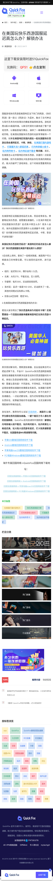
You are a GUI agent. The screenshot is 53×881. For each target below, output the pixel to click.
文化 (43, 761)
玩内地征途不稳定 (27, 151)
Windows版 (14, 101)
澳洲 (43, 784)
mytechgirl (45, 845)
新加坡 (6, 768)
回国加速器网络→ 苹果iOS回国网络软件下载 (26, 476)
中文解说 (38, 738)
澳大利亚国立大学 (30, 784)
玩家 (15, 791)
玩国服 (6, 791)
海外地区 (13, 22)
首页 (5, 22)
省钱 (41, 791)
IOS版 (38, 83)
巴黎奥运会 (8, 761)
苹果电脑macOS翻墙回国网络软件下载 (22, 450)
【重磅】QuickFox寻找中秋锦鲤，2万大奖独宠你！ (25, 703)
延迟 (18, 761)
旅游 (15, 768)
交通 (5, 746)
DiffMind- (24, 845)
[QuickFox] (20, 11)
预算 (46, 799)
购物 (30, 799)
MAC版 (39, 101)
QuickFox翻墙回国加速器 (33, 730)
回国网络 (32, 412)
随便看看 (47, 679)
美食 (13, 799)
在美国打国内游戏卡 (12, 508)
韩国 (38, 799)
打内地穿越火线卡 (40, 146)
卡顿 (31, 746)
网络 (5, 799)
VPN (5, 738)
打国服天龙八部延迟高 (17, 146)
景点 (17, 776)
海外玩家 (43, 776)
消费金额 (7, 784)
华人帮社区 (34, 845)
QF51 (23, 67)
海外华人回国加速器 (19, 859)
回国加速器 (19, 753)
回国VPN (7, 753)
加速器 (22, 746)
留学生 (24, 791)
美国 (20, 22)
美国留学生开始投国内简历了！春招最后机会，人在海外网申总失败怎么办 (29, 693)
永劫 (25, 776)
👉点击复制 (37, 67)
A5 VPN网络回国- (10, 845)
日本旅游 (7, 776)
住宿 (13, 746)
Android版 (14, 83)
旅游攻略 (35, 768)
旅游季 (24, 768)
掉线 (26, 761)
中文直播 (27, 738)
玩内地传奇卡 (8, 151)
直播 (33, 791)
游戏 (17, 784)
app (5, 730)
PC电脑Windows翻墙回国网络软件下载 (23, 455)
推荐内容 (36, 679)
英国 (21, 799)
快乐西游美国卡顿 (34, 508)
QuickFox (15, 730)
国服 (38, 753)
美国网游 (28, 22)
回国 (40, 746)
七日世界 (15, 738)
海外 (33, 776)
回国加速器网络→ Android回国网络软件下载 (26, 481)
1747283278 (33, 840)
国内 (30, 753)
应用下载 (42, 875)
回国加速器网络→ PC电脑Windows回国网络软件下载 (26, 491)
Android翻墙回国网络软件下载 (19, 445)
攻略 (35, 761)
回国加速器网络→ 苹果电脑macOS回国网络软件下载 (26, 486)
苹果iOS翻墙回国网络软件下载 (19, 440)
